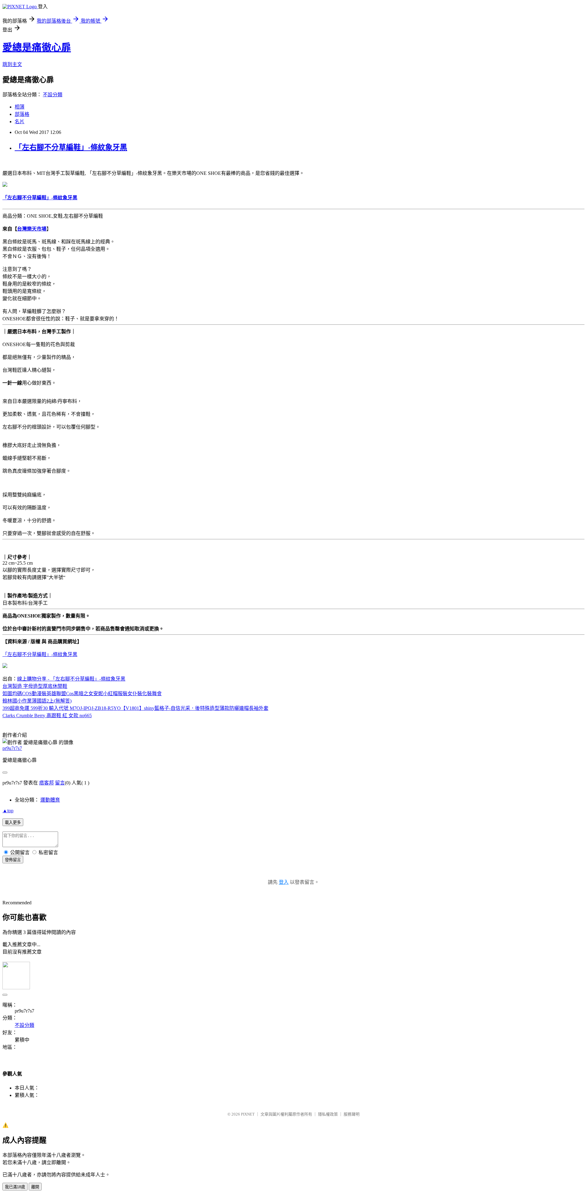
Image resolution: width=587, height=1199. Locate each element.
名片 (19, 121)
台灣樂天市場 (31, 228)
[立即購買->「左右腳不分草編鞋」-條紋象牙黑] (4, 185)
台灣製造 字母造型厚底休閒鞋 (34, 686)
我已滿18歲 (15, 1187)
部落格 (22, 114)
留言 (60, 782)
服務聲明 (352, 1114)
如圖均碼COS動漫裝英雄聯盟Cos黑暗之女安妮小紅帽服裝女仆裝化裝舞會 (82, 693)
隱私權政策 (328, 1114)
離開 (35, 1187)
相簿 (19, 106)
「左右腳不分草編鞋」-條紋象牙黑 (71, 147)
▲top (7, 810)
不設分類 (52, 94)
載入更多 (13, 822)
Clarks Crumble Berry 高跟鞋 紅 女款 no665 (47, 715)
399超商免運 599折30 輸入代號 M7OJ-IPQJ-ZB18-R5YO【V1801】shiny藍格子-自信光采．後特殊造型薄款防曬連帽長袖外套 (135, 708)
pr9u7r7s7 (12, 748)
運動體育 (50, 799)
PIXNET (248, 1114)
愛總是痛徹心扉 (36, 47)
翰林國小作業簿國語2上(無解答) (37, 700)
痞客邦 (46, 782)
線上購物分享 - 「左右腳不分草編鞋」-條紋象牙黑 (71, 678)
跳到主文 (12, 64)
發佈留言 (13, 860)
